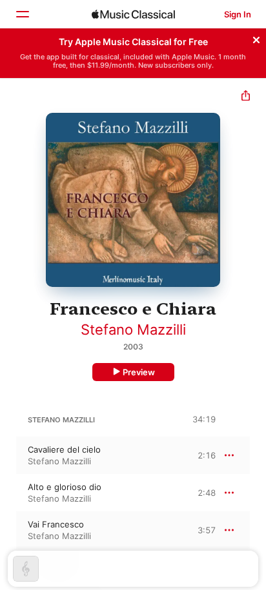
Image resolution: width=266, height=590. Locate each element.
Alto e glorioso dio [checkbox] (64, 487)
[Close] (256, 38)
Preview (139, 372)
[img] (133, 14)
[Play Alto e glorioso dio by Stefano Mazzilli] (8, 492)
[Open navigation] (22, 14)
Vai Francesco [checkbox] (56, 524)
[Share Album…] (245, 97)
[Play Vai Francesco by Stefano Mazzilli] (8, 530)
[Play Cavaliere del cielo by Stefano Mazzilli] (8, 455)
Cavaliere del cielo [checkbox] (64, 449)
